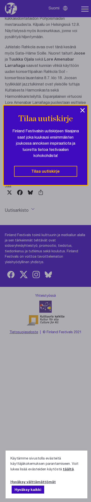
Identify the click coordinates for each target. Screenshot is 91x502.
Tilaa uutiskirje (45, 171)
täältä (68, 469)
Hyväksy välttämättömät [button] (33, 482)
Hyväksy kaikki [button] (28, 489)
